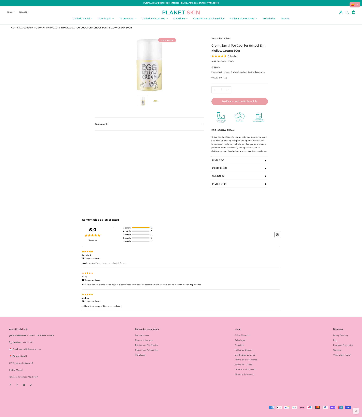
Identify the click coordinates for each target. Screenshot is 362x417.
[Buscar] (347, 12)
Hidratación (140, 354)
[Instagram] (17, 384)
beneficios (239, 160)
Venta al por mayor (342, 354)
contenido (239, 176)
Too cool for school (220, 38)
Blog (335, 340)
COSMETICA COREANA (22, 27)
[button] (355, 4)
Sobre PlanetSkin (242, 335)
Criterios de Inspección (245, 369)
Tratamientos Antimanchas (146, 349)
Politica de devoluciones (246, 359)
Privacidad (239, 345)
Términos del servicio (244, 374)
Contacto (337, 349)
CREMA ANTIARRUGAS (46, 27)
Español (23, 12)
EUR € (10, 12)
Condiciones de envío (245, 354)
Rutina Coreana (142, 335)
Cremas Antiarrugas (144, 340)
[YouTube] (24, 384)
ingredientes (239, 184)
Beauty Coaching (341, 335)
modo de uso (239, 168)
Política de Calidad (243, 364)
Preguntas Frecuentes (343, 345)
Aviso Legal (240, 340)
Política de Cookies (243, 349)
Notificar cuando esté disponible (239, 101)
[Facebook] (10, 384)
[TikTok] (31, 384)
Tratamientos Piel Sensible (147, 345)
